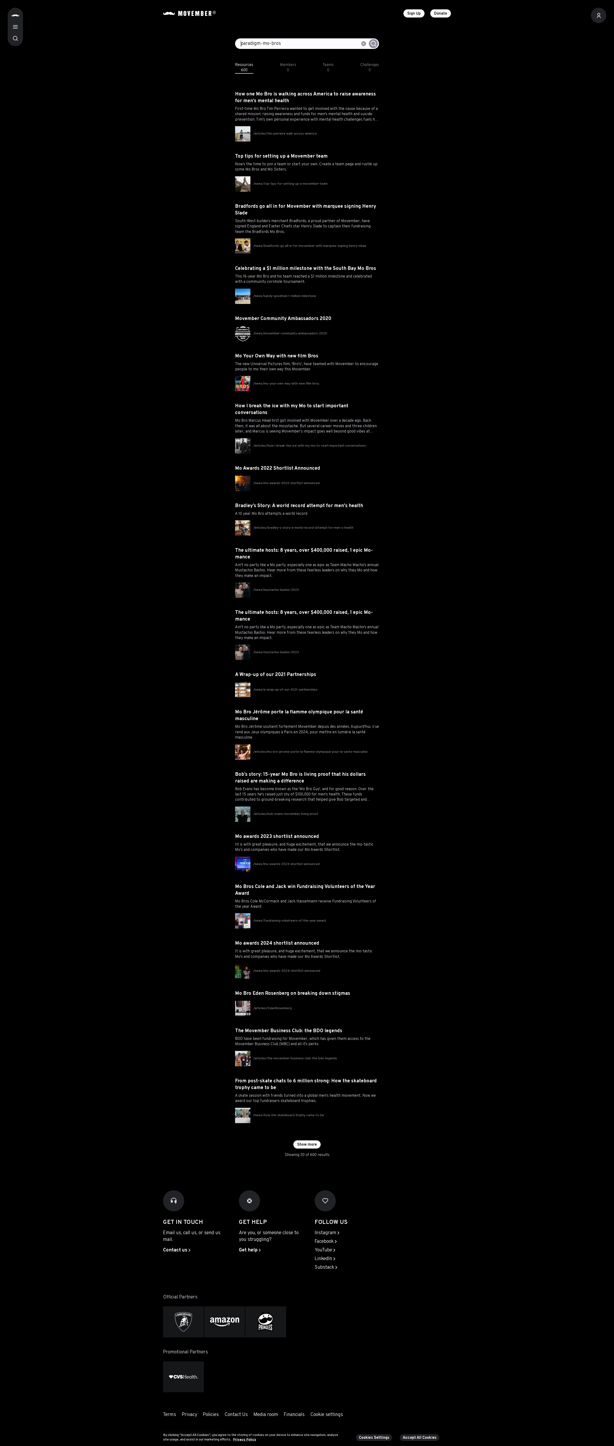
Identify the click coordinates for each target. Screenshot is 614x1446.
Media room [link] (266, 1415)
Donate (440, 13)
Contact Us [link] (236, 1415)
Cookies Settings (374, 1437)
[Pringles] (265, 1321)
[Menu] (15, 27)
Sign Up (414, 13)
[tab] (244, 66)
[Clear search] (363, 43)
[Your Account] (598, 15)
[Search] (15, 38)
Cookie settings (326, 1415)
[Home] (15, 15)
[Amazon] (224, 1321)
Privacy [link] (189, 1415)
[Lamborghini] (183, 1321)
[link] (176, 1250)
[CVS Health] (183, 1376)
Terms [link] (169, 1415)
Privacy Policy (244, 1440)
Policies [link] (211, 1415)
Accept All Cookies (420, 1437)
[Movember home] (189, 13)
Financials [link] (294, 1415)
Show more (307, 1144)
